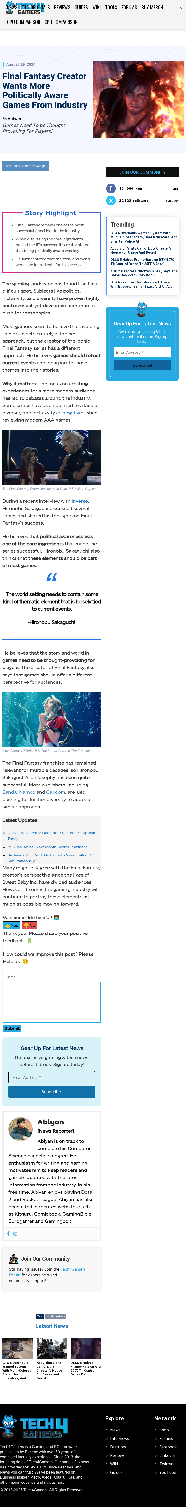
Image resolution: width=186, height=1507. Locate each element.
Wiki (96, 7)
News (12, 7)
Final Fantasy (55, 1316)
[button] (180, 7)
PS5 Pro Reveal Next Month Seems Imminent (47, 846)
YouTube (167, 1472)
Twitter (166, 1464)
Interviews (119, 1438)
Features (118, 1447)
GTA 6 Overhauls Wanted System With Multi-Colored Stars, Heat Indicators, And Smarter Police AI (144, 237)
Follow (172, 201)
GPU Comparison (23, 21)
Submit (12, 1028)
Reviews (62, 7)
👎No (29, 925)
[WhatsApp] (56, 185)
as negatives (70, 412)
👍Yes (11, 925)
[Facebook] (33, 185)
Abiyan (14, 118)
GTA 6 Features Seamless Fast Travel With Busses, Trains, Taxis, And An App (141, 284)
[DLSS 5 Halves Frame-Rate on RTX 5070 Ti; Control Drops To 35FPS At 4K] (86, 1348)
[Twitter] (44, 185)
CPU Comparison (61, 21)
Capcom (55, 792)
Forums (129, 7)
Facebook (168, 1447)
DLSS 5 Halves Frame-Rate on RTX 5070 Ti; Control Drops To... (86, 1368)
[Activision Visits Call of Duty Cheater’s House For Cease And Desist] (52, 1348)
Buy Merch (152, 7)
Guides (81, 7)
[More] (78, 185)
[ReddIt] (67, 185)
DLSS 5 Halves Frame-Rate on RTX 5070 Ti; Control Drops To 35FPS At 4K (142, 262)
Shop (164, 1430)
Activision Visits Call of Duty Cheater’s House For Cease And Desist (49, 1370)
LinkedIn (167, 1455)
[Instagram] (15, 1233)
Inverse (80, 501)
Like (175, 189)
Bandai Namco (18, 792)
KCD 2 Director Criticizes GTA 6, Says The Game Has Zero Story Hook (144, 273)
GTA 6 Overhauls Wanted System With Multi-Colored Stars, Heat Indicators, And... (16, 1370)
